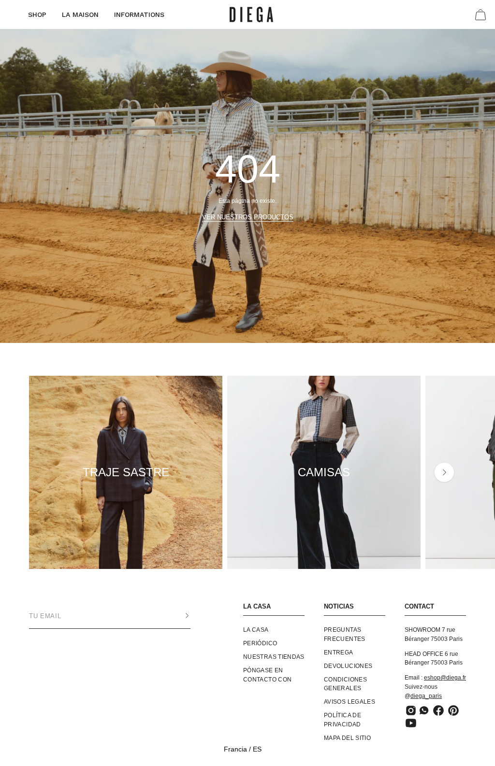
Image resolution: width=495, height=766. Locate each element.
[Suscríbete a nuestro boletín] (177, 616)
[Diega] (251, 15)
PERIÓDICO (260, 643)
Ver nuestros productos (247, 217)
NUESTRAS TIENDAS (274, 656)
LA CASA (257, 606)
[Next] (444, 472)
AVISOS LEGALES (349, 702)
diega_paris (426, 696)
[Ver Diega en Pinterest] (453, 711)
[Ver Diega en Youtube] (411, 723)
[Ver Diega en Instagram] (411, 711)
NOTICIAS (339, 606)
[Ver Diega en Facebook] (438, 711)
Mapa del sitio (347, 738)
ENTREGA (338, 652)
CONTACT (419, 606)
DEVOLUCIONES (348, 666)
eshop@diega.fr (445, 677)
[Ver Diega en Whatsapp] (425, 711)
